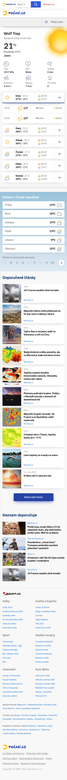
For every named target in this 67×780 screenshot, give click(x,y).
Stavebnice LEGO (44, 726)
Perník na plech (42, 662)
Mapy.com (21, 705)
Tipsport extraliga (9, 650)
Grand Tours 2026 (43, 628)
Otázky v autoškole (43, 692)
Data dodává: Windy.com (31, 758)
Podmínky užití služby (37, 753)
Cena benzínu (8, 708)
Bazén (17, 715)
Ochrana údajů (9, 758)
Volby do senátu (9, 624)
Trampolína (42, 715)
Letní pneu (23, 730)
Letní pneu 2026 (42, 676)
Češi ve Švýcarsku (10, 688)
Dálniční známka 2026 (45, 680)
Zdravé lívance (41, 650)
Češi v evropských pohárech (28, 708)
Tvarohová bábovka (43, 654)
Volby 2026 (7, 607)
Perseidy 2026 (50, 705)
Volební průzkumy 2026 (12, 611)
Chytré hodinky (8, 733)
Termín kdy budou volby (12, 620)
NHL (4, 662)
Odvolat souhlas (10, 763)
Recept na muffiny (43, 646)
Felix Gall (39, 624)
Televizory (45, 730)
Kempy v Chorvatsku (11, 676)
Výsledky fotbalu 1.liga (12, 646)
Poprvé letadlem (9, 680)
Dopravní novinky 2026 (45, 684)
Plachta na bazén (28, 715)
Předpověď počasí (35, 705)
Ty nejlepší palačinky (44, 642)
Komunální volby (9, 628)
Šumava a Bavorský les (12, 684)
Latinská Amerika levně (12, 692)
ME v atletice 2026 (10, 654)
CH (52, 262)
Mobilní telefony (29, 726)
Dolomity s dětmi (9, 696)
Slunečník (52, 715)
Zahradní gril (39, 719)
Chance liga (7, 642)
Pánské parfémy (24, 733)
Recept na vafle (42, 658)
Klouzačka (6, 719)
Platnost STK (41, 696)
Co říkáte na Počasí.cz (13, 753)
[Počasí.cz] (13, 13)
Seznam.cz (48, 4)
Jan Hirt (38, 615)
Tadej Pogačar (41, 620)
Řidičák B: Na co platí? (45, 688)
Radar (49, 758)
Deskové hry (34, 730)
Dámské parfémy (9, 730)
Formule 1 (6, 658)
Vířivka (49, 719)
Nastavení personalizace (33, 763)
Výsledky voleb (8, 615)
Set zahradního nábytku (23, 719)
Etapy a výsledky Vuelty (45, 611)
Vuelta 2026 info (42, 607)
